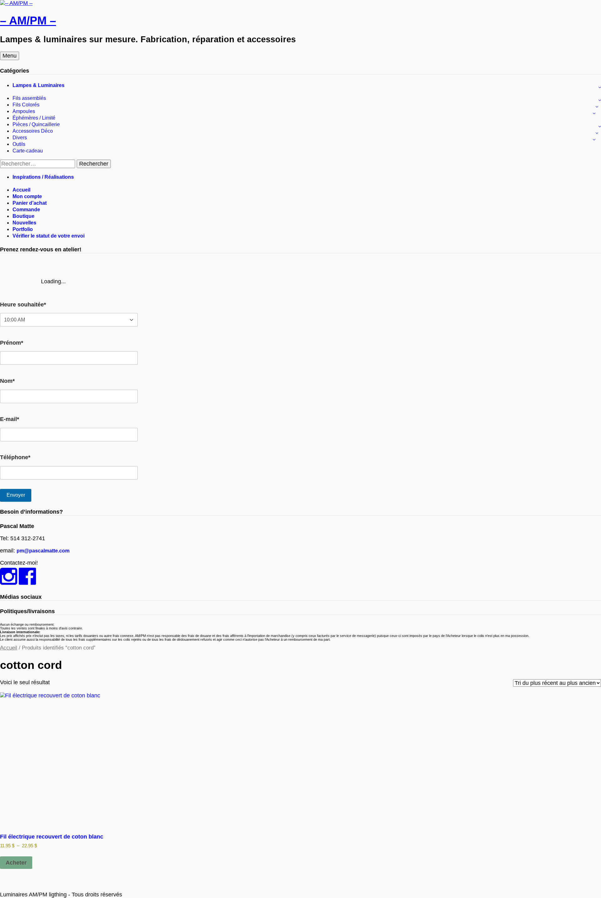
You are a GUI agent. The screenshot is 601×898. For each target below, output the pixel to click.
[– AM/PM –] (16, 3)
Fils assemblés (29, 98)
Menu (10, 56)
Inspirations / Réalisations (43, 177)
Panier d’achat (30, 203)
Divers (20, 137)
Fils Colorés (26, 104)
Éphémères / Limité (34, 118)
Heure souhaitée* (23, 304)
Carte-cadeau (28, 150)
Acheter (16, 863)
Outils (19, 144)
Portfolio (23, 229)
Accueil (21, 189)
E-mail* (9, 419)
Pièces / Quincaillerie (36, 124)
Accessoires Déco (33, 131)
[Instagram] (8, 581)
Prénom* (11, 343)
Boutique (23, 216)
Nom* (7, 381)
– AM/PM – (28, 20)
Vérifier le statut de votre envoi (49, 236)
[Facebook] (27, 581)
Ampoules (24, 111)
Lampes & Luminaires (38, 85)
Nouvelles (24, 222)
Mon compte (27, 196)
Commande (26, 209)
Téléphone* (15, 457)
